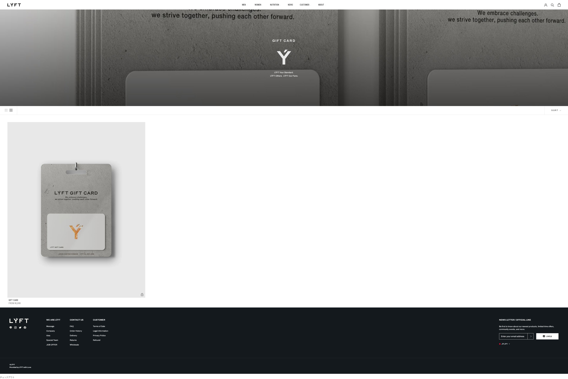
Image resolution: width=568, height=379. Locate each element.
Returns (73, 340)
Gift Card (13, 300)
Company (50, 331)
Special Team (52, 340)
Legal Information (100, 331)
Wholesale (74, 345)
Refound (96, 340)
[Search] (552, 4)
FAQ (72, 326)
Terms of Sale (99, 326)
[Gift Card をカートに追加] (142, 294)
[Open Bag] (559, 5)
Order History (76, 331)
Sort (555, 110)
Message (50, 326)
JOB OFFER (51, 345)
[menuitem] (245, 4)
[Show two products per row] (6, 110)
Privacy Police (99, 336)
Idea (48, 336)
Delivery (73, 336)
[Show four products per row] (11, 110)
